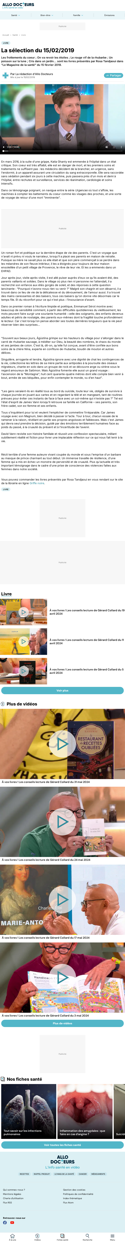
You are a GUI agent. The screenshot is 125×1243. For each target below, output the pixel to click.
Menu (112, 1240)
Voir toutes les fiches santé (62, 1145)
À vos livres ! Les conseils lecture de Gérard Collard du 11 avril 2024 (87, 641)
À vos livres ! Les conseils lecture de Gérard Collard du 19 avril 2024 (87, 612)
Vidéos (37, 1240)
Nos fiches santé (24, 1079)
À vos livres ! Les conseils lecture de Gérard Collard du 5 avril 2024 (87, 671)
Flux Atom (68, 1202)
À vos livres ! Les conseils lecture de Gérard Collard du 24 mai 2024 (46, 860)
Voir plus (62, 690)
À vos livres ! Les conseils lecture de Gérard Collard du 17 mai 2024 (45, 938)
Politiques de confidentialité (78, 1194)
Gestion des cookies (74, 1189)
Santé (14, 15)
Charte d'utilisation (13, 1198)
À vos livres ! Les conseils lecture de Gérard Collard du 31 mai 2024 (46, 782)
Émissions (109, 15)
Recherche (87, 1240)
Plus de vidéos (22, 704)
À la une (12, 1240)
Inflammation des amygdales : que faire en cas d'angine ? (82, 1132)
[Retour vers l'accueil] (62, 5)
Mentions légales (12, 1194)
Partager (115, 75)
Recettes (24, 1174)
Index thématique (72, 1198)
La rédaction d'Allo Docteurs (34, 74)
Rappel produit (42, 1174)
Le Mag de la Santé (64, 1174)
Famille (76, 15)
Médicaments (98, 1174)
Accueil (5, 35)
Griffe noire (37, 483)
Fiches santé (62, 1240)
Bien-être (45, 15)
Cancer (83, 1174)
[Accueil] (63, 1161)
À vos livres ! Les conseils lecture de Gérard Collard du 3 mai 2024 (45, 1015)
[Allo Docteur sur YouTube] (12, 1222)
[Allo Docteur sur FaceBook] (5, 1222)
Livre (23, 35)
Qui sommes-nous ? (14, 1189)
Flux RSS (7, 1202)
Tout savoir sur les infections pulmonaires (22, 1132)
